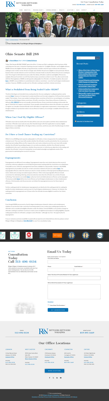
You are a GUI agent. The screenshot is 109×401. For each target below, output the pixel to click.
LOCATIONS (70, 10)
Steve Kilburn (14, 60)
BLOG (78, 10)
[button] (41, 43)
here (6, 81)
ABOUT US (27, 10)
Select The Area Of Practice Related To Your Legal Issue (63, 274)
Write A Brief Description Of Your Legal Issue (60, 282)
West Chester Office (31, 358)
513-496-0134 (81, 4)
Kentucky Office (69, 357)
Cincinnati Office (49, 357)
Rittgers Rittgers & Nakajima (51, 395)
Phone (49, 266)
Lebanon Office (9, 357)
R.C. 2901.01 (15, 102)
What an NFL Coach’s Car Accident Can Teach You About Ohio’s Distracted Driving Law (88, 95)
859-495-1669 (99, 4)
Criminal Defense (32, 60)
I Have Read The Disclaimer (58, 305)
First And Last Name (53, 258)
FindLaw (75, 397)
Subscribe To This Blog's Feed (85, 121)
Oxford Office (88, 357)
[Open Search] (94, 10)
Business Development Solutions (62, 397)
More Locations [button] (54, 370)
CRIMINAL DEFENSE (51, 10)
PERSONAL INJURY (38, 10)
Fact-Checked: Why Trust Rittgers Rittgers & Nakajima (24, 43)
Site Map (40, 397)
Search (97, 58)
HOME (21, 10)
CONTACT (84, 10)
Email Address (78, 266)
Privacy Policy (48, 397)
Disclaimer (51, 302)
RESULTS (61, 10)
